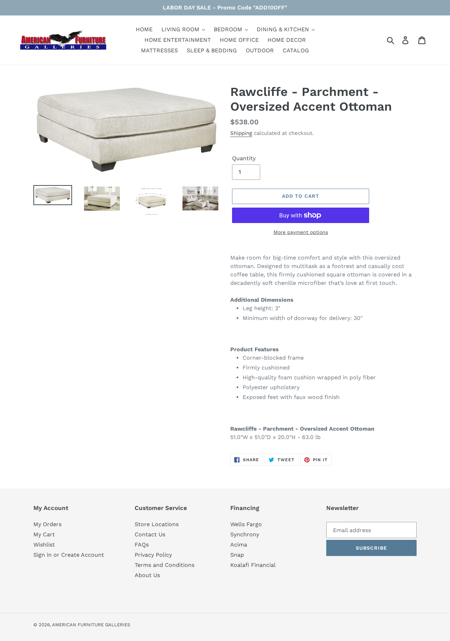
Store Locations (157, 524)
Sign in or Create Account (68, 554)
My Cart (44, 534)
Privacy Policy (153, 554)
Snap (237, 554)
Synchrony (244, 534)
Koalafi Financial (253, 565)
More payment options (301, 232)
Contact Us (150, 534)
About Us (147, 575)
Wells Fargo (246, 524)
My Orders (47, 524)
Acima (238, 544)
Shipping (241, 133)
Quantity (244, 158)
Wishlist (44, 544)
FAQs (142, 544)
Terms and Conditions (164, 565)
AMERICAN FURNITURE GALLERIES (91, 624)
